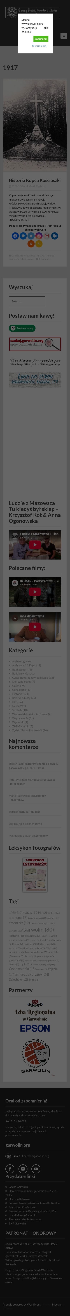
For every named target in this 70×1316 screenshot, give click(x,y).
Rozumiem (40, 38)
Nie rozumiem (39, 45)
